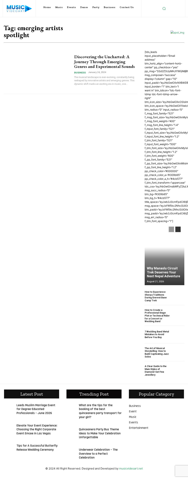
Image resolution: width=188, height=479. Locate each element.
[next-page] (178, 229)
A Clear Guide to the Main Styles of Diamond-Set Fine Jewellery (156, 370)
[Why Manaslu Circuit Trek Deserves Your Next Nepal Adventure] (164, 254)
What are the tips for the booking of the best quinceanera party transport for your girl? (100, 411)
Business (80, 72)
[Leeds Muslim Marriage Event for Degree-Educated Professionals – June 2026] (8, 406)
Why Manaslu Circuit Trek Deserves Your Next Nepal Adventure (163, 272)
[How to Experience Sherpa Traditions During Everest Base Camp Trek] (178, 296)
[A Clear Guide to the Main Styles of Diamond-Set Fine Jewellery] (178, 371)
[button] (163, 8)
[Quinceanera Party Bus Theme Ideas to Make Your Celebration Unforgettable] (70, 430)
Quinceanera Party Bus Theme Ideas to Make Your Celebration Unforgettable (100, 433)
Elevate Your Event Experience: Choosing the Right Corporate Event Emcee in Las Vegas (37, 429)
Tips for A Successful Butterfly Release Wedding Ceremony (37, 447)
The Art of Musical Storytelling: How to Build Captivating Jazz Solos (157, 352)
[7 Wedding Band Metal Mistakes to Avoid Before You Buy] (178, 334)
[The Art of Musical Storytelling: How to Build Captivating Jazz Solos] (178, 352)
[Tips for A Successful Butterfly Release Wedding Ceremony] (8, 447)
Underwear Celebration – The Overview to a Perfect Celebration (98, 454)
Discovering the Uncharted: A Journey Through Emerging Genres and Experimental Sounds (104, 61)
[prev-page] (171, 229)
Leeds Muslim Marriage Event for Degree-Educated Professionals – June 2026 (36, 409)
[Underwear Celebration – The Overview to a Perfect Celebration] (70, 451)
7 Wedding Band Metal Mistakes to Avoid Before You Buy (157, 334)
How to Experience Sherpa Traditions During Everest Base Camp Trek (156, 296)
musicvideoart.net (131, 468)
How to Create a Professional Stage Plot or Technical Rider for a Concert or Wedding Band (157, 316)
